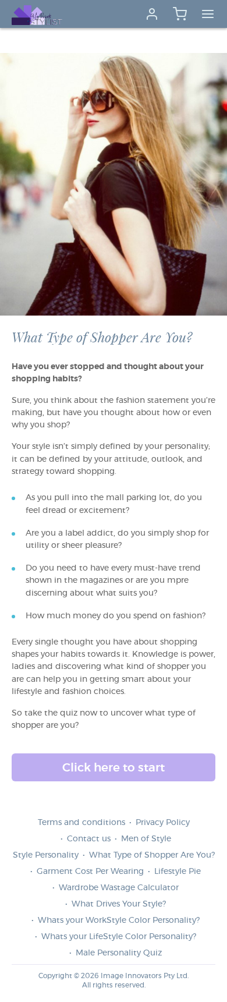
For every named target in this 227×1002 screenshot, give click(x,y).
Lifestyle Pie (177, 872)
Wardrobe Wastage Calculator (119, 888)
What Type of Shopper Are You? (152, 855)
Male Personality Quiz (119, 953)
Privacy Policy (163, 823)
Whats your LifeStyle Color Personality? (118, 937)
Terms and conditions (81, 823)
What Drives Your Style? (119, 904)
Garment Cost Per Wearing (90, 872)
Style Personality (46, 855)
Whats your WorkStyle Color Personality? (119, 920)
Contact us (89, 839)
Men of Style (146, 839)
